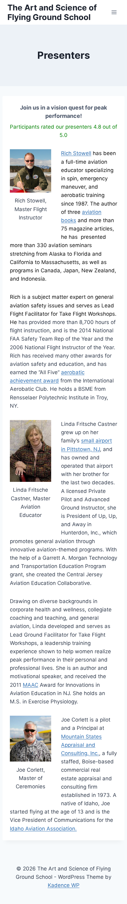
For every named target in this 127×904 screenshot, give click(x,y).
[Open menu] (114, 12)
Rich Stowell (76, 153)
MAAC (30, 685)
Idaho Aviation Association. (43, 829)
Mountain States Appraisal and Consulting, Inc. (81, 745)
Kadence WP (64, 885)
